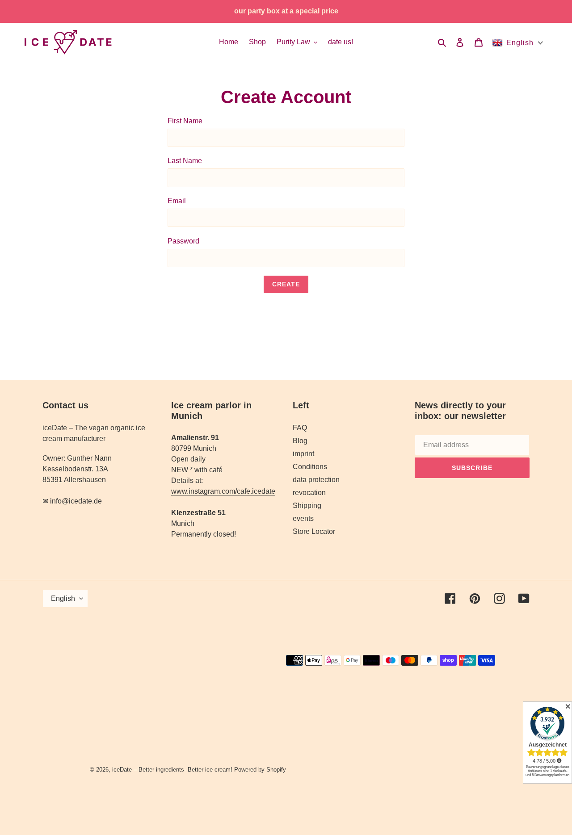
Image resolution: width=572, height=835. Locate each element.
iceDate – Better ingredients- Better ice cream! (172, 769)
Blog (300, 441)
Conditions (310, 466)
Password (183, 241)
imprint (303, 453)
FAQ (300, 428)
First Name (185, 121)
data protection (316, 479)
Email (177, 201)
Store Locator (314, 531)
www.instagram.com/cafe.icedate (223, 491)
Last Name (185, 160)
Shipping (307, 505)
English (63, 598)
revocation (309, 492)
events (303, 518)
